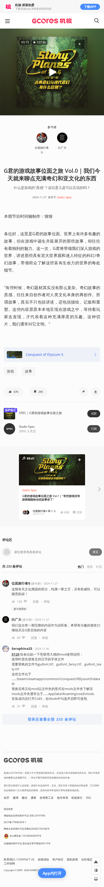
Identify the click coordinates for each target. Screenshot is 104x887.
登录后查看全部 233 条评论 (52, 719)
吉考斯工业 (47, 797)
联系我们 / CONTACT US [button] (19, 859)
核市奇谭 (62, 797)
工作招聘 (9, 863)
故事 (28, 371)
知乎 (6, 797)
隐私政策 (72, 859)
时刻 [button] (99, 567)
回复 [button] (36, 601)
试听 (94, 413)
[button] (80, 44)
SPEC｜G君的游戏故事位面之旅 (40, 413)
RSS (88, 797)
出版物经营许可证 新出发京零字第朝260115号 (27, 843)
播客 (33, 797)
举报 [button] (47, 601)
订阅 (94, 428)
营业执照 (8, 809)
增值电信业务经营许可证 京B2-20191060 (24, 815)
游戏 (10, 371)
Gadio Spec (64, 197)
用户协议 (57, 859)
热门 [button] (81, 567)
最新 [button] (90, 567)
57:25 (15, 654)
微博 (15, 797)
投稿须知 (43, 859)
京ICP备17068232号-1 (15, 822)
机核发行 (77, 797)
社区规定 (86, 859)
